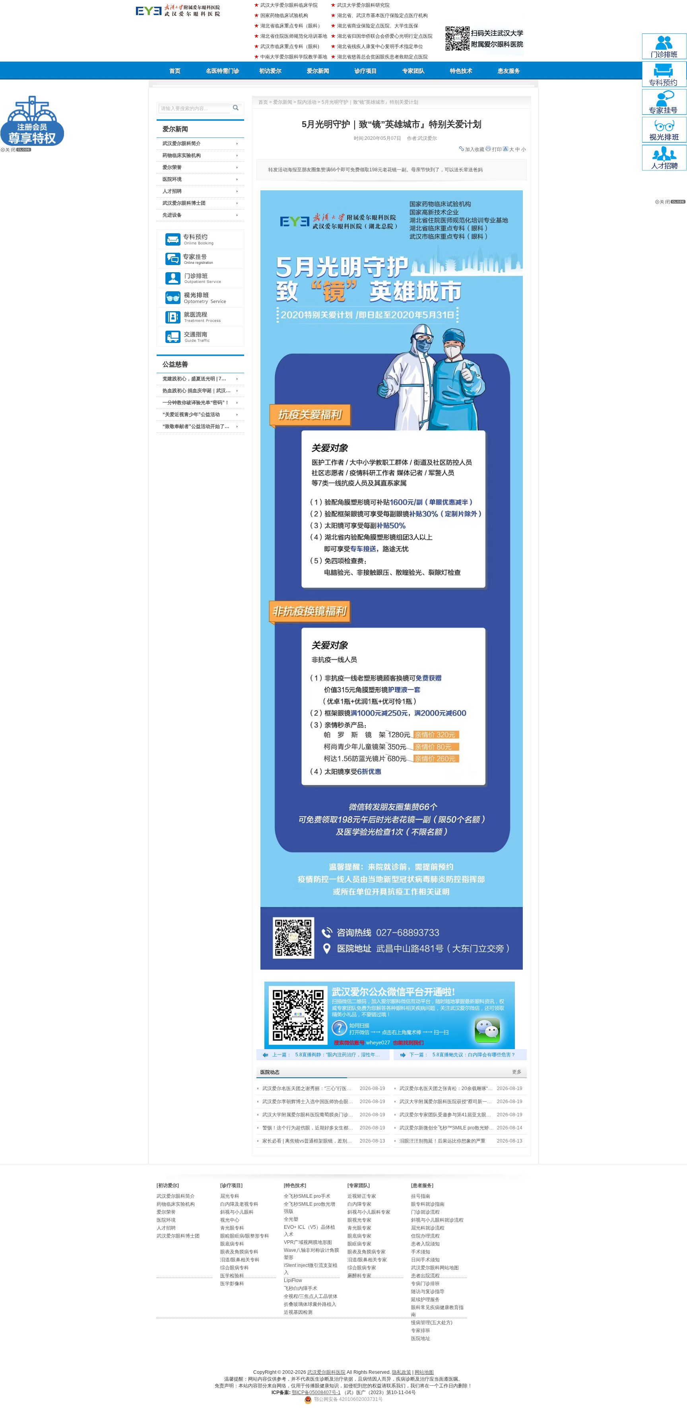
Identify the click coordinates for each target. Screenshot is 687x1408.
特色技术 (461, 71)
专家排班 (420, 1330)
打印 (497, 149)
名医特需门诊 (222, 71)
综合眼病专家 (361, 1267)
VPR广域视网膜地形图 (308, 1242)
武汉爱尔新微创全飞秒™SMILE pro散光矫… (447, 1128)
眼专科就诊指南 (427, 1204)
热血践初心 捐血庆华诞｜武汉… (197, 390)
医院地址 (420, 1338)
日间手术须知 (425, 1260)
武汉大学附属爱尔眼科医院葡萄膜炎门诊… (307, 1114)
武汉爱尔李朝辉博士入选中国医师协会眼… (307, 1101)
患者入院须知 (425, 1244)
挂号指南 (420, 1196)
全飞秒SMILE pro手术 (307, 1196)
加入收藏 (474, 149)
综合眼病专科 (234, 1267)
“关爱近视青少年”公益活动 (191, 414)
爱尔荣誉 (172, 167)
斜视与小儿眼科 (237, 1212)
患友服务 (509, 71)
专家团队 (413, 71)
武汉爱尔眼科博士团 (184, 203)
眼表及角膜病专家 (366, 1252)
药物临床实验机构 (182, 155)
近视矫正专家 (361, 1196)
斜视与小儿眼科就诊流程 (437, 1220)
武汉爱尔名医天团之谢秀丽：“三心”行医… (306, 1088)
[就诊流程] (200, 317)
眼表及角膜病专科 (239, 1252)
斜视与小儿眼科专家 (368, 1212)
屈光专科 (229, 1196)
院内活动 (306, 102)
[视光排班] (200, 298)
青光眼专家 (359, 1228)
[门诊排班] (200, 278)
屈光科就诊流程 (427, 1228)
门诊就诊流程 (425, 1212)
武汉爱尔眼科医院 (326, 1372)
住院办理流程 (425, 1236)
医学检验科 (232, 1275)
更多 (517, 1072)
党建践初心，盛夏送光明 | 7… (194, 379)
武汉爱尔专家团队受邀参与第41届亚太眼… (445, 1114)
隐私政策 (401, 1372)
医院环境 (172, 179)
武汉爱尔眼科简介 (182, 143)
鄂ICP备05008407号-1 (316, 1392)
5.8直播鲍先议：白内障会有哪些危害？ (474, 1054)
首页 (174, 71)
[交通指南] (200, 337)
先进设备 (172, 215)
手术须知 (420, 1252)
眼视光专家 (359, 1220)
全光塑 (291, 1219)
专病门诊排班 (425, 1283)
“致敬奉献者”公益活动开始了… (196, 426)
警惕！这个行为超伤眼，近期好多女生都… (307, 1128)
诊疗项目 (366, 71)
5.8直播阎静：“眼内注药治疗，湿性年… (337, 1054)
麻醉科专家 (359, 1275)
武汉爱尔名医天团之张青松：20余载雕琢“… (446, 1088)
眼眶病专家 (359, 1244)
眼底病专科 (232, 1244)
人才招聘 (172, 191)
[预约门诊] (200, 239)
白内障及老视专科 (239, 1204)
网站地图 (424, 1372)
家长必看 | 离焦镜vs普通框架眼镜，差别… (307, 1141)
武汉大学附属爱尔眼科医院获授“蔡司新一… (446, 1101)
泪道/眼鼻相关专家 (367, 1260)
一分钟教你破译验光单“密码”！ (196, 402)
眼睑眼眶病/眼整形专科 (244, 1236)
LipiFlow (293, 1280)
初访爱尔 (270, 71)
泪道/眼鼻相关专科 (240, 1260)
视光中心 (229, 1220)
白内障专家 (359, 1204)
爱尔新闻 (318, 71)
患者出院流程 (425, 1275)
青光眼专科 (232, 1228)
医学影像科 (232, 1283)
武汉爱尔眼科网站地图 (435, 1267)
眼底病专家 (359, 1236)
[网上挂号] (200, 259)
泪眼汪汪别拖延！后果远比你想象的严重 (442, 1141)
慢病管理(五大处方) (431, 1322)
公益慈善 (175, 364)
